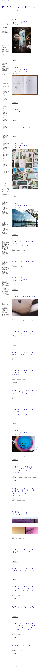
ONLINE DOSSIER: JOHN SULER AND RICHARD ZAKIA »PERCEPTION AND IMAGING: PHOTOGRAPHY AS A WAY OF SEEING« (5, 245)
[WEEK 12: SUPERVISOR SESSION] (25, 169)
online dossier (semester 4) (6, 168)
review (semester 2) (15, 266)
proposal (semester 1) (5, 95)
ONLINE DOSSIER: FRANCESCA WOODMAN (23, 372)
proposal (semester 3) (5, 151)
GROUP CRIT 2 (21, 128)
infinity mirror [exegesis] (5, 61)
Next (37, 659)
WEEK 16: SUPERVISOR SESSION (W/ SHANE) (5, 203)
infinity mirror (5, 54)
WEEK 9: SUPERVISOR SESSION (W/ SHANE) (5, 263)
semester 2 (22, 116)
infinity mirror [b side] (5, 57)
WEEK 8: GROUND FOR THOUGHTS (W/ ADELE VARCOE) (5, 268)
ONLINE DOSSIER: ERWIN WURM (5, 258)
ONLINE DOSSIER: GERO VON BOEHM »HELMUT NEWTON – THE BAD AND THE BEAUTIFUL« (5, 309)
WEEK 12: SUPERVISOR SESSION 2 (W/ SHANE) (5, 224)
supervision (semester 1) (5, 102)
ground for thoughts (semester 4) (5, 160)
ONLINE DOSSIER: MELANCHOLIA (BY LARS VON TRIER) (24, 588)
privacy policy (5, 66)
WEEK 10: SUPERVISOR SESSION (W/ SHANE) (5, 253)
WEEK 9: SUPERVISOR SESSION (20, 432)
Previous (32, 659)
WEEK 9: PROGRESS (24, 297)
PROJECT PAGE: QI (5, 195)
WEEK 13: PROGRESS (18, 111)
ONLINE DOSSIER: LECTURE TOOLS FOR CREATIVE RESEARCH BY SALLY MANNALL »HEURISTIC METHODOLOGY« (6, 291)
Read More (15, 60)
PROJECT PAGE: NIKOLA (5, 198)
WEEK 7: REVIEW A (24, 645)
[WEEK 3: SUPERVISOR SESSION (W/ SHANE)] (25, 40)
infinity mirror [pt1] (5, 52)
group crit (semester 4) (5, 165)
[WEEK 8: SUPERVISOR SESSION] (25, 525)
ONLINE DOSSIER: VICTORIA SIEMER (23, 570)
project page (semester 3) (6, 148)
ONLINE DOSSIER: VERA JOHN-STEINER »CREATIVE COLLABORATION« (6, 299)
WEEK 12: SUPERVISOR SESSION (20, 145)
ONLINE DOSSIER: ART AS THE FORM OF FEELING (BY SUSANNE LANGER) (24, 626)
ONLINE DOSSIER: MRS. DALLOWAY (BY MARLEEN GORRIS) (23, 334)
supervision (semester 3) (20, 99)
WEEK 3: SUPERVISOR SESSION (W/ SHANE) (20, 22)
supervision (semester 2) (20, 192)
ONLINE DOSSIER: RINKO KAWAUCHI (23, 607)
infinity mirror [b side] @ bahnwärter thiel (5, 75)
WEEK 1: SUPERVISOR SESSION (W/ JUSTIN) (20, 70)
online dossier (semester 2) (16, 250)
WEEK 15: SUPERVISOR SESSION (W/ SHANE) (5, 208)
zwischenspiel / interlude (5, 64)
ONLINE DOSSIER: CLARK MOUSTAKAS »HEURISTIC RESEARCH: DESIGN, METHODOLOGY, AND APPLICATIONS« (6, 281)
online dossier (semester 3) (6, 144)
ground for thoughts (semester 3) (5, 136)
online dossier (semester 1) (6, 92)
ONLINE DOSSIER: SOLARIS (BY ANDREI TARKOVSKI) (23, 412)
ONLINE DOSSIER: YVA (5, 304)
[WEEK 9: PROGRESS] (25, 307)
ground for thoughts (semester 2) (17, 477)
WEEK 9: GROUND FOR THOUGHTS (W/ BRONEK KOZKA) (23, 469)
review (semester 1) (5, 99)
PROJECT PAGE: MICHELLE (5, 192)
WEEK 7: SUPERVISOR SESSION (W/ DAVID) (5, 319)
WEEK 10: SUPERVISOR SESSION (20, 279)
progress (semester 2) (15, 116)
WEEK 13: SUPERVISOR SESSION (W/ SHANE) (5, 218)
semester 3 (13, 99)
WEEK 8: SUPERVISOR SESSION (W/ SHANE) (5, 273)
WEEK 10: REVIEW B (24, 261)
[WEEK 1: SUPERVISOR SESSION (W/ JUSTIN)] (25, 85)
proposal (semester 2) (5, 123)
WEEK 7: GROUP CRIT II (5, 315)
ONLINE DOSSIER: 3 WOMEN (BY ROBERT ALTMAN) (25, 391)
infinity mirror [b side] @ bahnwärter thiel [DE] (5, 70)
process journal (5, 45)
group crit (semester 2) (15, 132)
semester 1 (4, 86)
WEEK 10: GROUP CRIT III (5, 239)
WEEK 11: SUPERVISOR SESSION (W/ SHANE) (5, 234)
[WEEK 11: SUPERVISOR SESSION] (25, 218)
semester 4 (4, 158)
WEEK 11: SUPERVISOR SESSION (20, 205)
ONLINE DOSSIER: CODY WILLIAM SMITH (23, 551)
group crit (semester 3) (5, 141)
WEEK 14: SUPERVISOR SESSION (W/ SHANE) (5, 213)
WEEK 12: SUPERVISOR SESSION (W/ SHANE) (5, 229)
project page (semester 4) (6, 172)
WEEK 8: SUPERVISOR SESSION (20, 513)
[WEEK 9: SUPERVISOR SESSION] (25, 444)
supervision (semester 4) (5, 175)
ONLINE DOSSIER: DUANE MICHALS (23, 353)
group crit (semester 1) (5, 88)
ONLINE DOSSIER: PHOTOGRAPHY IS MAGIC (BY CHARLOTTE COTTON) (23, 491)
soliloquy (4, 47)
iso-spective (4, 49)
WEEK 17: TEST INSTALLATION (5, 189)
